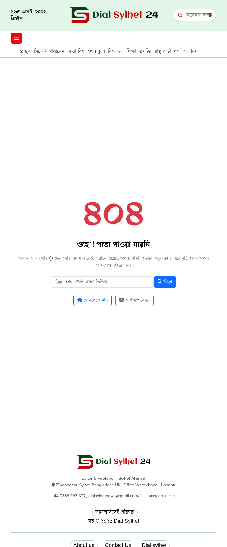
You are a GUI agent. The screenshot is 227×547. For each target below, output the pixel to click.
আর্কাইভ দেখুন (137, 300)
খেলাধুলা (96, 51)
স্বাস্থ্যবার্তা (162, 51)
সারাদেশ (57, 51)
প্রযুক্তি (145, 51)
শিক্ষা (131, 51)
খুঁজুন (167, 282)
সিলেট (40, 51)
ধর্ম (177, 51)
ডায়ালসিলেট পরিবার (114, 512)
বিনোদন (116, 51)
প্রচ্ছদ (25, 51)
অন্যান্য (190, 51)
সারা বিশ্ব (76, 51)
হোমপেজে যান (95, 300)
